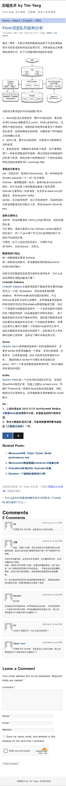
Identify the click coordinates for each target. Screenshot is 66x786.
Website (7, 729)
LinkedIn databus (12, 286)
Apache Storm (10, 346)
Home (6, 20)
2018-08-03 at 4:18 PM (52, 642)
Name (6, 716)
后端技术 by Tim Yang (21, 5)
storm (5, 35)
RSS (38, 20)
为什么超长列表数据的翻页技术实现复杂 (27, 497)
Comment (8, 687)
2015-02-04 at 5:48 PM (52, 594)
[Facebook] (7, 436)
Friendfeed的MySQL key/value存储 (30, 468)
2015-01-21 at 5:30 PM (52, 541)
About (16, 20)
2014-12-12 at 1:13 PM (52, 522)
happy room (19, 643)
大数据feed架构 (11, 413)
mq (55, 32)
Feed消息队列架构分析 (22, 27)
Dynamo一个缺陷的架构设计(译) (27, 473)
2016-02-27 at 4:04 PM (52, 624)
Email (6, 723)
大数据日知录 (15, 426)
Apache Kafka (10, 379)
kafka (49, 32)
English (27, 20)
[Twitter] (18, 436)
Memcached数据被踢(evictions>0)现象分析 (34, 463)
